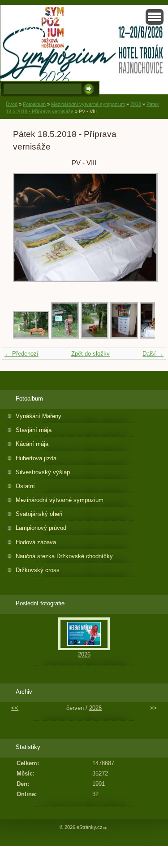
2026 (84, 654)
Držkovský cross (38, 570)
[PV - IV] (124, 336)
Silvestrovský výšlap (43, 472)
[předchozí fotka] (27, 232)
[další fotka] (140, 232)
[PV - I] (31, 336)
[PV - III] (94, 336)
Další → (153, 353)
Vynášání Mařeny (38, 416)
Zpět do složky (90, 353)
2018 (135, 104)
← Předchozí (21, 353)
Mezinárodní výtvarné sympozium (88, 104)
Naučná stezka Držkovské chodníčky (64, 556)
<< (14, 708)
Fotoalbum (34, 104)
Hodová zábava (36, 542)
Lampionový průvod (41, 527)
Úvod (11, 104)
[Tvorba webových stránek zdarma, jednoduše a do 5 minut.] (106, 828)
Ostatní (25, 486)
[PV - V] (154, 336)
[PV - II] (65, 336)
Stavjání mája (34, 430)
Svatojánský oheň (39, 514)
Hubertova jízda (36, 458)
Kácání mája (32, 444)
